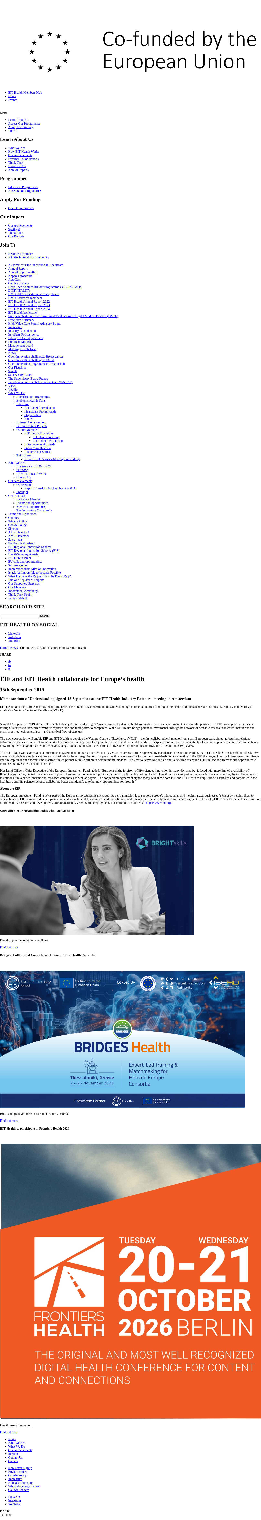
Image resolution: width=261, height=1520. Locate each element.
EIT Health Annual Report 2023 (29, 305)
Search (12, 371)
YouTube (14, 640)
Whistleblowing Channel (24, 1486)
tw (9, 665)
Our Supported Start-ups (24, 583)
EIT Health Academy (46, 437)
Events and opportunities (32, 503)
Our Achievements (20, 155)
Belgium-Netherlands (22, 543)
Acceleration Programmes (24, 191)
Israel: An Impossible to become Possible (34, 572)
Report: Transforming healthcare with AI (50, 488)
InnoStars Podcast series (23, 334)
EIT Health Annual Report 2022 (29, 301)
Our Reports (16, 236)
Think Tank (15, 162)
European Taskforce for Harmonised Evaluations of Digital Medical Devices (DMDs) (63, 316)
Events (12, 100)
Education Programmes (23, 187)
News (12, 96)
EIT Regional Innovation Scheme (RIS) (33, 550)
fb (9, 661)
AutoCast (14, 279)
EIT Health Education (38, 433)
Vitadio (13, 389)
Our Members (17, 587)
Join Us (13, 130)
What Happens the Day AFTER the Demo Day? (39, 576)
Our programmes (27, 429)
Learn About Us (18, 119)
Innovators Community (23, 591)
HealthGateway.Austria (23, 554)
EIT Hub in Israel (19, 558)
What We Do (16, 393)
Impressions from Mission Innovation (32, 569)
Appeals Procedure (20, 1482)
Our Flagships (17, 367)
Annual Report (17, 268)
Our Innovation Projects (31, 426)
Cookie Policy (17, 525)
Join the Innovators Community (28, 257)
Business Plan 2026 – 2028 (33, 466)
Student (29, 418)
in (9, 669)
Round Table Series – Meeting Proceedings (52, 459)
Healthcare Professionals (40, 411)
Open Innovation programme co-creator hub (36, 364)
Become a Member (20, 253)
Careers (13, 1461)
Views (12, 385)
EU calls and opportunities (25, 561)
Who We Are (16, 148)
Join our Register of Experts (26, 580)
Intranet (13, 1453)
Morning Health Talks (22, 349)
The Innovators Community (34, 510)
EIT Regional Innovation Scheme (29, 547)
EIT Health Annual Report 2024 (29, 309)
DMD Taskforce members (25, 298)
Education (22, 404)
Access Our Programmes (24, 123)
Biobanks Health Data (30, 400)
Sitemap (13, 528)
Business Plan (17, 166)
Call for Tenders (18, 283)
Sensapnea (15, 539)
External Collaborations (23, 159)
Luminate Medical (20, 342)
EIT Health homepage (22, 312)
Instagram (14, 637)
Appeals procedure (20, 276)
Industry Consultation (22, 331)
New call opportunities (30, 506)
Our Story (22, 470)
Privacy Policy (17, 521)
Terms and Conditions (22, 514)
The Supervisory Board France (28, 378)
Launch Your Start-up (38, 451)
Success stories (17, 565)
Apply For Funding (20, 127)
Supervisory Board (20, 374)
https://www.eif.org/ (159, 802)
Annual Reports (18, 170)
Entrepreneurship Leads (39, 444)
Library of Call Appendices (25, 338)
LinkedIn (14, 633)
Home (4, 647)
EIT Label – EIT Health (48, 440)
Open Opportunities (21, 208)
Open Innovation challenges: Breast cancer (35, 356)
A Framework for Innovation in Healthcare (35, 265)
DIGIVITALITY (19, 290)
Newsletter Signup (20, 1468)
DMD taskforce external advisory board (33, 294)
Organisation (32, 415)
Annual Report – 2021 (22, 272)
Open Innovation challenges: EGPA (31, 360)
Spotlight (14, 229)
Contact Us (23, 477)
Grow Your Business (37, 448)
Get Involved (16, 495)
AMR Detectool (18, 532)
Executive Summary (21, 320)
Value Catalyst (17, 598)
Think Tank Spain (19, 594)
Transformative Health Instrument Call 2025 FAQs (40, 382)
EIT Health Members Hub (25, 92)
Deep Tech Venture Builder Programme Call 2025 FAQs (44, 287)
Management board (20, 345)
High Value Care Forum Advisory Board (34, 323)
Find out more (9, 947)
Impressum (15, 327)
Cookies (13, 517)
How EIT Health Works (23, 151)
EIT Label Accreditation (40, 407)
